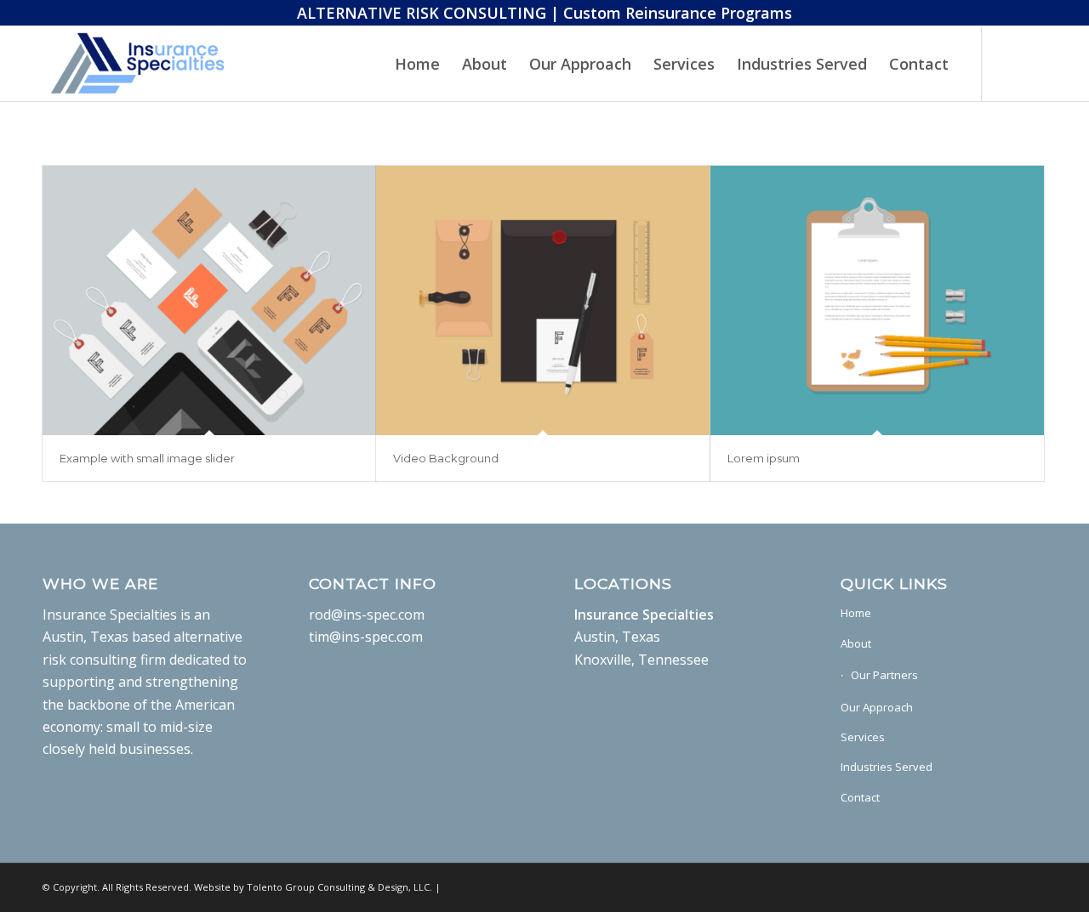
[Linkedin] (1033, 63)
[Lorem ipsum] (877, 300)
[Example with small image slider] (209, 300)
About (856, 643)
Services (863, 737)
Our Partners (884, 675)
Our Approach (877, 707)
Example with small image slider (147, 458)
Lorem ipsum (763, 458)
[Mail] (1008, 63)
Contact (860, 797)
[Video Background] (543, 300)
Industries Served (886, 766)
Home (856, 612)
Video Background (446, 458)
